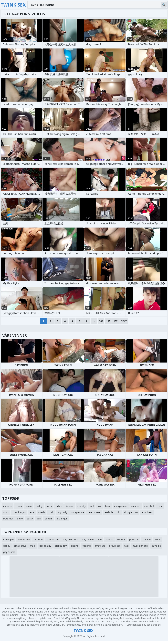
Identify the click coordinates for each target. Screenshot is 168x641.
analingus (61, 518)
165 (101, 321)
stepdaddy (61, 545)
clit (118, 512)
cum (160, 506)
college (147, 539)
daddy (39, 506)
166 (108, 321)
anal (32, 512)
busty (30, 518)
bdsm (59, 506)
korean (70, 506)
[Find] (164, 5)
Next (124, 321)
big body (62, 512)
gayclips (156, 545)
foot (92, 506)
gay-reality (45, 545)
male (32, 545)
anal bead (147, 512)
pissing (75, 545)
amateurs (100, 545)
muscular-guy (140, 545)
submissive (53, 539)
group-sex (114, 545)
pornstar (134, 539)
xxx (99, 506)
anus (6, 512)
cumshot (149, 506)
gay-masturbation (92, 539)
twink (157, 539)
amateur (135, 506)
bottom (48, 518)
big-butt (38, 539)
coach (41, 512)
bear (107, 506)
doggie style (131, 512)
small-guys (20, 545)
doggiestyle (77, 512)
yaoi (126, 545)
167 (115, 321)
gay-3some (9, 552)
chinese (7, 506)
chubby (81, 506)
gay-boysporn (70, 539)
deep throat (94, 512)
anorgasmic (120, 506)
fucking (87, 545)
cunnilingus (19, 512)
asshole (109, 512)
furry (49, 506)
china (19, 506)
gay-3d (109, 539)
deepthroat (24, 539)
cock (51, 512)
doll (39, 518)
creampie (8, 539)
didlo (20, 518)
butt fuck (8, 518)
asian (29, 506)
